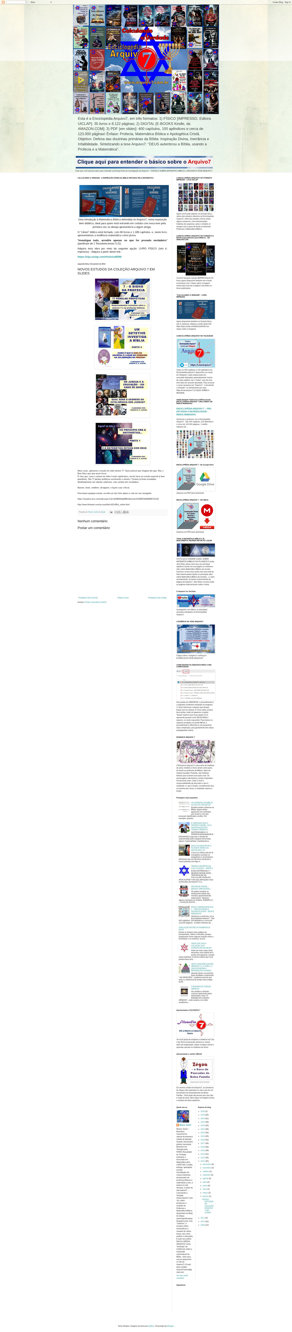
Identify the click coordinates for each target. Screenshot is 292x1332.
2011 (203, 1218)
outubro (206, 1171)
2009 (203, 1225)
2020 (203, 1133)
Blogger (170, 1326)
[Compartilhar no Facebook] (124, 512)
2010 (203, 1221)
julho (205, 1182)
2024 (203, 1118)
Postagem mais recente (88, 598)
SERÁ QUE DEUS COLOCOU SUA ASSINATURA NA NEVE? (201, 945)
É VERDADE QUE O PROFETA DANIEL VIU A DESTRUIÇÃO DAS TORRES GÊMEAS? (201, 826)
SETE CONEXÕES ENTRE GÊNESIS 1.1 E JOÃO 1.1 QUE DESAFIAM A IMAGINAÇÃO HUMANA (202, 967)
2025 (203, 1115)
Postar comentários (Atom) (96, 602)
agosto (206, 1178)
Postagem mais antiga (157, 598)
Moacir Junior (185, 1125)
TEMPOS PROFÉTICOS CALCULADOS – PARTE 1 (202, 867)
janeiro (206, 1196)
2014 (203, 1154)
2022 (203, 1125)
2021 (203, 1129)
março (205, 1193)
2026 (203, 1111)
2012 (203, 1161)
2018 (203, 1140)
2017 (203, 1143)
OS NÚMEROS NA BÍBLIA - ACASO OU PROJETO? (202, 804)
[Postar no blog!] (118, 512)
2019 (203, 1136)
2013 (203, 1158)
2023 (203, 1122)
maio (205, 1189)
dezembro (207, 1164)
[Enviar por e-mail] (115, 512)
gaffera (151, 1326)
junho (205, 1186)
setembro (207, 1175)
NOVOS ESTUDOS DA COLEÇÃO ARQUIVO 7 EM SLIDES (208, 1206)
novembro (207, 1168)
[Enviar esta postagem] (111, 512)
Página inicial (123, 598)
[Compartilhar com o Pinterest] (127, 512)
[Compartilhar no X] (121, 512)
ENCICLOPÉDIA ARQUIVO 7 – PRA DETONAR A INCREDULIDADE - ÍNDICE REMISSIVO (193, 411)
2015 (203, 1150)
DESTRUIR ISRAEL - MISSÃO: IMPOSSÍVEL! (200, 888)
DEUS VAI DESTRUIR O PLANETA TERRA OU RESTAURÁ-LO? (201, 848)
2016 (203, 1147)
